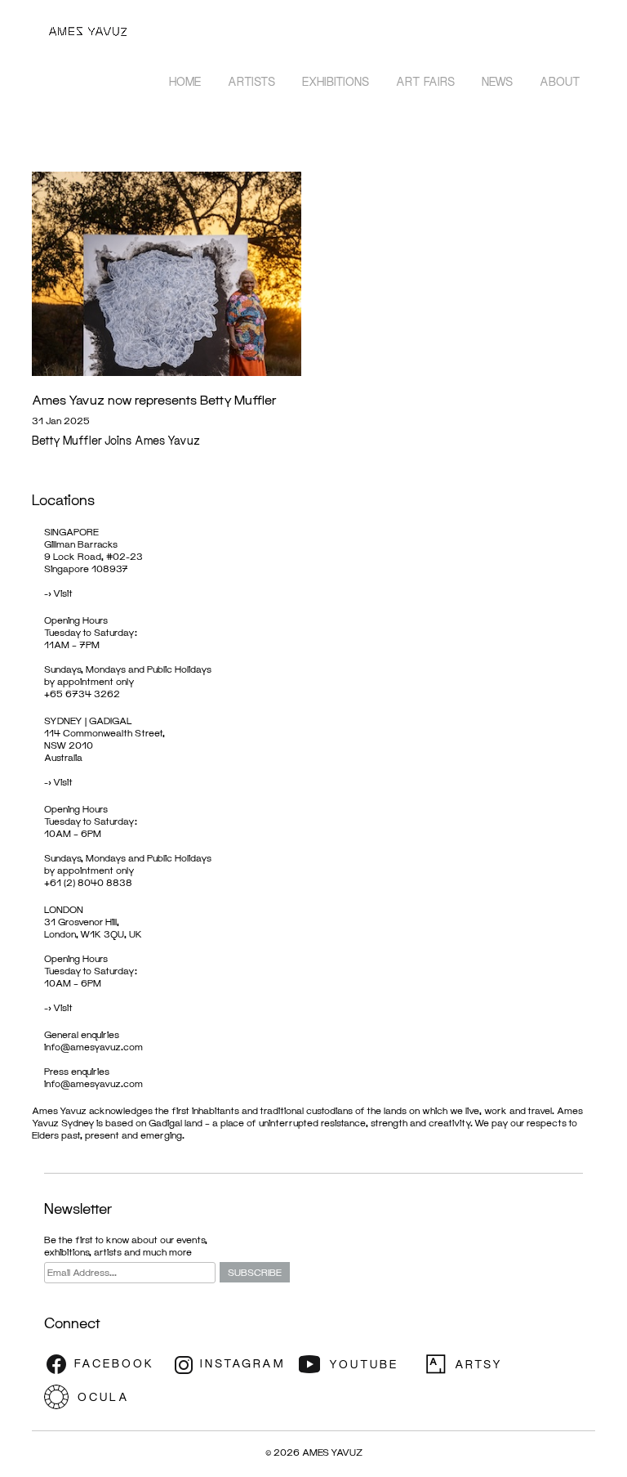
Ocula (105, 1397)
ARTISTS (251, 81)
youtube (358, 1364)
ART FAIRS (425, 81)
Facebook (105, 1364)
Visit (63, 593)
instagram (232, 1364)
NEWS (497, 81)
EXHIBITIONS (335, 81)
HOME (185, 81)
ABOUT (560, 81)
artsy (485, 1364)
